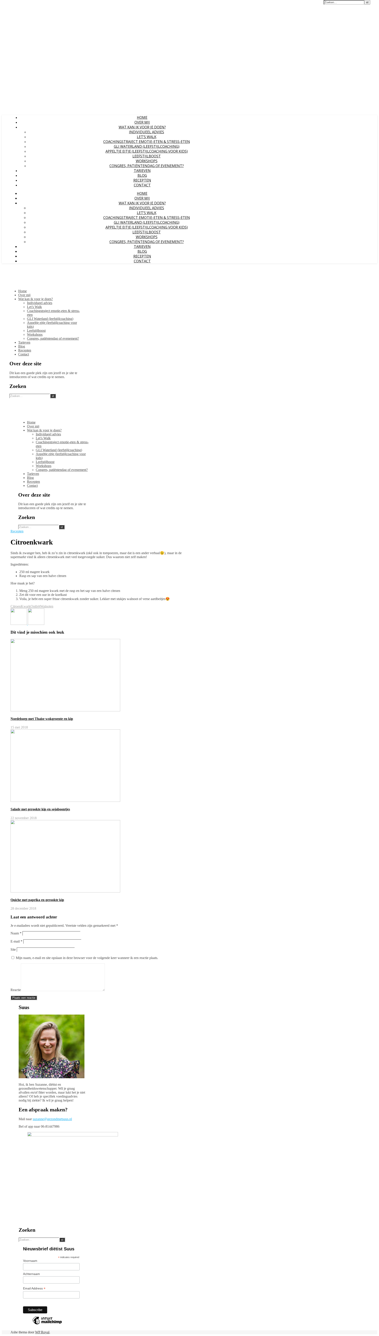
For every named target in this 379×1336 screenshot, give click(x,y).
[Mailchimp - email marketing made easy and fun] (47, 1324)
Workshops (146, 161)
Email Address (34, 1288)
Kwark (25, 606)
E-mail (16, 941)
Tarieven (142, 170)
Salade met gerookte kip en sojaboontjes (40, 809)
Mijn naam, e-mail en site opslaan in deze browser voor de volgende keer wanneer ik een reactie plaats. (87, 958)
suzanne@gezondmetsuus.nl (52, 1119)
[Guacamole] (19, 624)
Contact (142, 185)
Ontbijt (35, 606)
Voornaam (30, 1260)
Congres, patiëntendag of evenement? (146, 165)
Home (142, 117)
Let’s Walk (146, 136)
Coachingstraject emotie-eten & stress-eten (146, 141)
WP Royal (42, 1332)
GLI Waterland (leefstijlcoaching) (146, 146)
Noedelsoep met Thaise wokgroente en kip (42, 719)
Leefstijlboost (146, 156)
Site (13, 949)
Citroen (16, 606)
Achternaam (31, 1274)
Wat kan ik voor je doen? (142, 127)
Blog (142, 175)
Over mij (142, 122)
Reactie (16, 990)
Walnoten (46, 606)
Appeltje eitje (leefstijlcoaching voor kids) (146, 151)
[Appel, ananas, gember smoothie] (36, 624)
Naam (16, 933)
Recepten (142, 180)
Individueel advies (146, 132)
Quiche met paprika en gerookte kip (37, 900)
